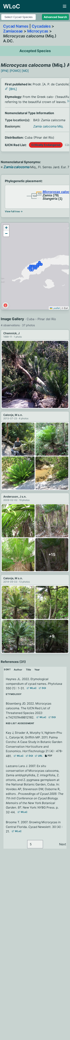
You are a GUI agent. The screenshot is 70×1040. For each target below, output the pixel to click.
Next (62, 844)
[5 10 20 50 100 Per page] (35, 844)
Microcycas (37, 31)
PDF (50, 755)
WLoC (33, 688)
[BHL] (13, 89)
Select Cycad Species (18, 17)
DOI (44, 688)
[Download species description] (6, 88)
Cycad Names (15, 26)
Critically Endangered (45, 144)
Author (18, 669)
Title (28, 669)
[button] (6, 228)
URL (40, 755)
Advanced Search (55, 17)
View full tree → (14, 211)
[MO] (25, 71)
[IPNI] (5, 71)
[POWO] (15, 71)
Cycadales (41, 26)
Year (37, 669)
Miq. (48, 126)
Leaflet (56, 308)
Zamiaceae (13, 31)
